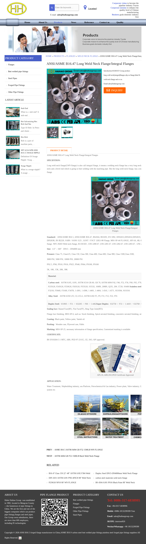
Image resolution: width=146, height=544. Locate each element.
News (73, 22)
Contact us (105, 22)
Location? (92, 9)
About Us (42, 22)
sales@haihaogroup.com (67, 15)
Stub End (24, 108)
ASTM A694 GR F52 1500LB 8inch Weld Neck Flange (76, 456)
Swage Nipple (26, 166)
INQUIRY (117, 90)
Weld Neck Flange (88, 56)
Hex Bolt (24, 137)
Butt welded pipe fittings (18, 71)
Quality (119, 22)
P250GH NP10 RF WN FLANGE (62, 482)
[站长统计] (20, 538)
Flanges (70, 56)
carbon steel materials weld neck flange (111, 478)
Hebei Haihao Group (13, 500)
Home (27, 22)
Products (58, 22)
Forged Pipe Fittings (16, 85)
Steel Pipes (12, 78)
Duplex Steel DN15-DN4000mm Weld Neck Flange (116, 473)
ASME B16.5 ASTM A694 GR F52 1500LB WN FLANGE (78, 450)
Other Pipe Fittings (16, 92)
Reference (89, 22)
